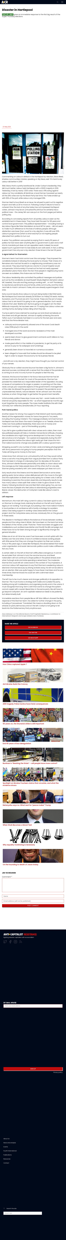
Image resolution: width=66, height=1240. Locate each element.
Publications (7, 1155)
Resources (6, 1159)
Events (5, 1147)
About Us (6, 1139)
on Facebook (33, 627)
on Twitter (33, 633)
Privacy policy (58, 1072)
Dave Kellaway (7, 14)
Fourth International (9, 1151)
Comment (7, 877)
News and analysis (9, 1143)
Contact (6, 1163)
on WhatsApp (33, 638)
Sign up (33, 1069)
